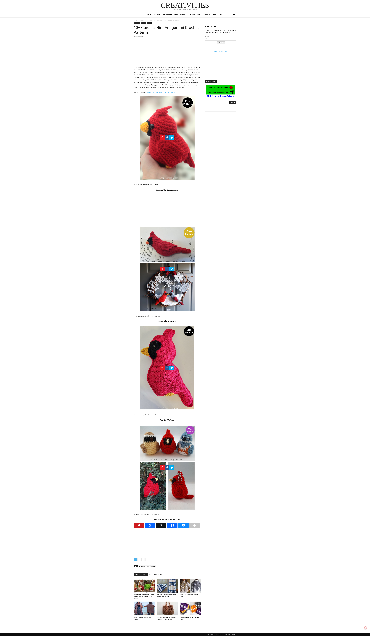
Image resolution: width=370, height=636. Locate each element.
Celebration (142, 20)
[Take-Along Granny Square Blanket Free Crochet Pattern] (167, 586)
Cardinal (153, 566)
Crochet (157, 15)
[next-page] (138, 623)
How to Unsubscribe (220, 51)
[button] (234, 15)
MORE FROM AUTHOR (155, 574)
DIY (198, 15)
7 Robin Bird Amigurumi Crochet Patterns (161, 92)
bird (148, 566)
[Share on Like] (172, 525)
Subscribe (221, 43)
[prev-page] (135, 623)
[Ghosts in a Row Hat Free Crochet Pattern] (190, 608)
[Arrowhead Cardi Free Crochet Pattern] (144, 608)
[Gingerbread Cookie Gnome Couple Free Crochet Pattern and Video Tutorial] (144, 586)
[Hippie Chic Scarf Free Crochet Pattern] (190, 586)
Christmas (149, 20)
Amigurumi (142, 566)
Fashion (192, 15)
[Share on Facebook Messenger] (183, 525)
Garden (183, 15)
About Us (234, 634)
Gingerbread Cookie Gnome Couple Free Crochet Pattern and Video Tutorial (144, 596)
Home (149, 15)
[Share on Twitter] (161, 525)
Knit (176, 15)
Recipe (221, 15)
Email (207, 36)
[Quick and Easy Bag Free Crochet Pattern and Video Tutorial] (167, 608)
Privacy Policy (210, 634)
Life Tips (207, 15)
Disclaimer (219, 634)
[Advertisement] (167, 52)
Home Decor (167, 15)
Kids (214, 15)
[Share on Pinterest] (139, 525)
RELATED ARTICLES (141, 574)
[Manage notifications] (365, 627)
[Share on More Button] (194, 525)
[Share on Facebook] (150, 525)
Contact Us (227, 634)
